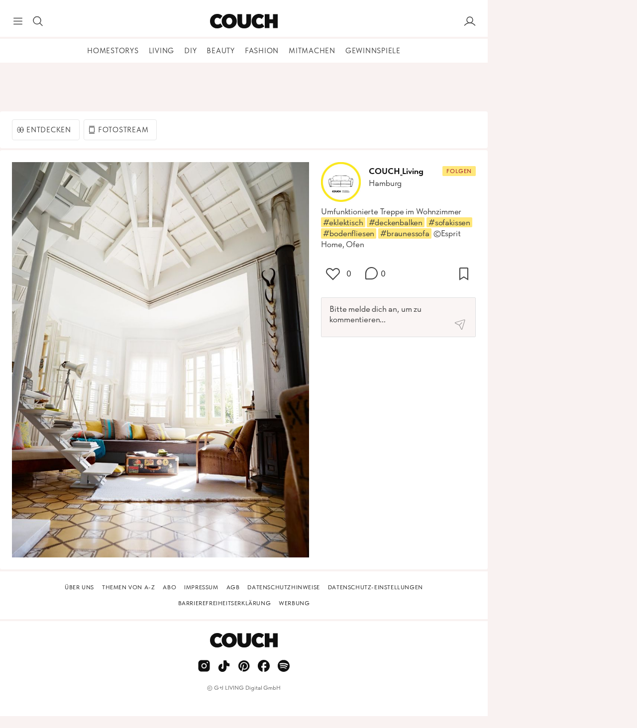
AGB (233, 587)
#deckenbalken (396, 222)
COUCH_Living (396, 171)
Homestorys (113, 51)
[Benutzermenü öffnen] (470, 21)
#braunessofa (404, 233)
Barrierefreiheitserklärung (224, 603)
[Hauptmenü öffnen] (18, 21)
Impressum (201, 587)
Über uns (79, 587)
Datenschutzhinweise (283, 587)
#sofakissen (449, 222)
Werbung (294, 603)
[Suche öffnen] (38, 21)
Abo (169, 587)
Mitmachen (312, 51)
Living (162, 51)
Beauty (221, 51)
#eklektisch (343, 222)
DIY (190, 51)
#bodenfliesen (348, 233)
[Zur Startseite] (243, 21)
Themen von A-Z (128, 587)
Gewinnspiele (373, 51)
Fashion (262, 51)
